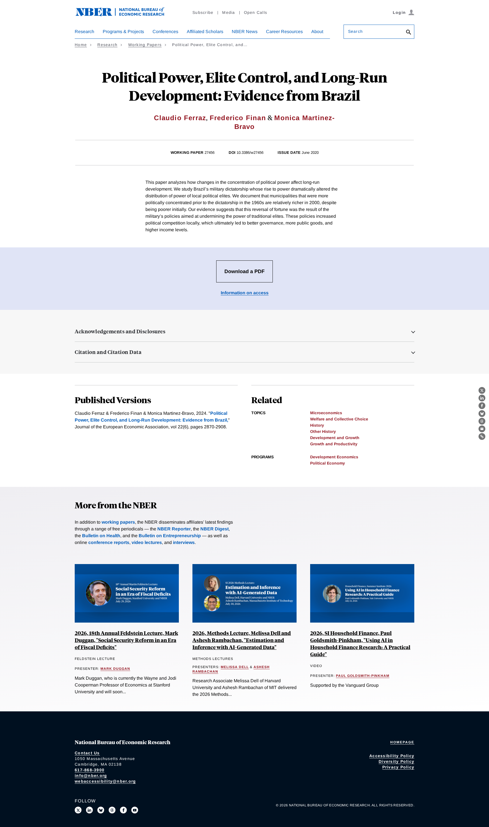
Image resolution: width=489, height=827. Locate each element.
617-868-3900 (89, 770)
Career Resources (284, 31)
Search (355, 31)
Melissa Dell (235, 667)
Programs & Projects (123, 31)
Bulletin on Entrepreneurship (170, 535)
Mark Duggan (115, 669)
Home (81, 44)
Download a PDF (244, 271)
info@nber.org (91, 775)
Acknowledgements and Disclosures (120, 331)
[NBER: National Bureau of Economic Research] (124, 14)
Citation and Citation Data (108, 352)
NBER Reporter (174, 528)
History (317, 425)
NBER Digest (214, 528)
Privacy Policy (398, 767)
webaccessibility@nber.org (105, 781)
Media (228, 12)
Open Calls (255, 12)
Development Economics (334, 457)
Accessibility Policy (391, 755)
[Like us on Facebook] (123, 810)
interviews (184, 542)
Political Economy (327, 463)
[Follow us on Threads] (112, 810)
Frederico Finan (238, 118)
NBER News (245, 31)
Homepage (402, 742)
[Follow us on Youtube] (134, 810)
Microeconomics (326, 413)
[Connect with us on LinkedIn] (89, 810)
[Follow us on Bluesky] (100, 810)
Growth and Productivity (333, 444)
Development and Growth (334, 437)
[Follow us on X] (78, 810)
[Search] (408, 32)
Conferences (165, 31)
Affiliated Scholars (205, 31)
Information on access (245, 292)
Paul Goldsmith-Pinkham (362, 676)
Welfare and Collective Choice (339, 419)
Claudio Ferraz (180, 118)
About (317, 31)
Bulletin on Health (101, 535)
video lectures (147, 542)
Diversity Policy (396, 761)
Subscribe (202, 12)
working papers (118, 522)
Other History (323, 431)
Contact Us (87, 753)
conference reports (108, 542)
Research (84, 31)
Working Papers (145, 44)
